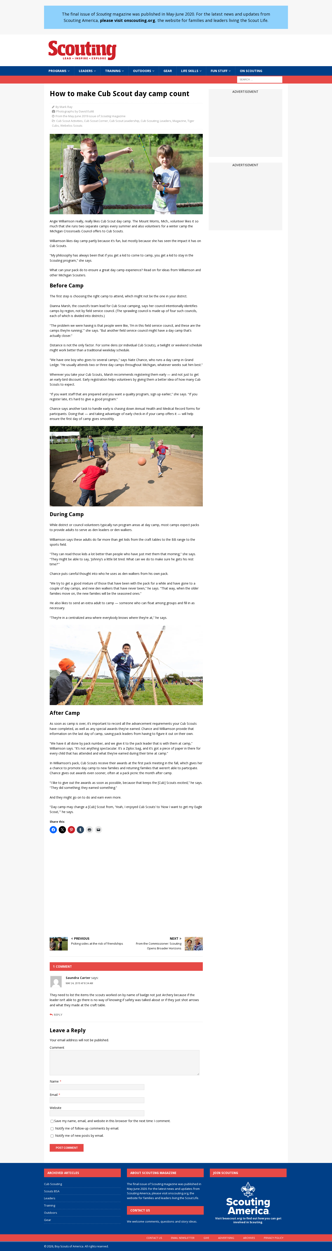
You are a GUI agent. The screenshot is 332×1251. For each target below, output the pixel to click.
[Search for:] (259, 79)
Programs (57, 71)
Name (55, 1081)
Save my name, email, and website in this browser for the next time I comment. (112, 1121)
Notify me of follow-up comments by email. (87, 1128)
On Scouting (251, 71)
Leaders (86, 71)
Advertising (226, 1237)
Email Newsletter (182, 1237)
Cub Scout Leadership (124, 121)
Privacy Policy (273, 1237)
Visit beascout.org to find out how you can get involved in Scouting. (248, 1220)
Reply (58, 1014)
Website (55, 1108)
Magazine (179, 121)
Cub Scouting (150, 121)
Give (206, 1237)
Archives (249, 1237)
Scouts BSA (51, 1191)
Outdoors (142, 71)
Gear (168, 71)
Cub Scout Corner (96, 121)
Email (54, 1095)
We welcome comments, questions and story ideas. (162, 1221)
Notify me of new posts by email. (79, 1135)
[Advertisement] (126, 885)
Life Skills (189, 71)
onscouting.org (178, 1193)
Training (113, 71)
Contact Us (154, 1237)
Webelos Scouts (71, 125)
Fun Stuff (219, 71)
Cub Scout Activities (69, 121)
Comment (57, 1047)
